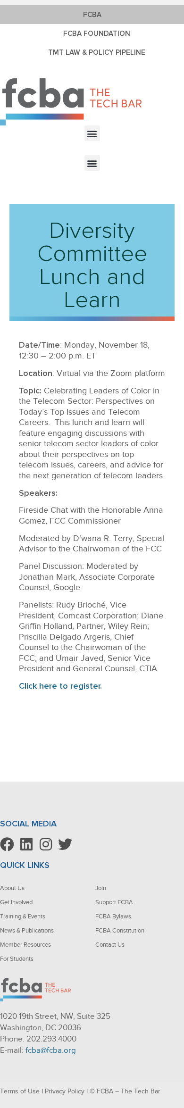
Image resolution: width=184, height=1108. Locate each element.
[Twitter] (65, 844)
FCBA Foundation (96, 33)
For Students (16, 958)
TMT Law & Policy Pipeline (96, 52)
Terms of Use (20, 1091)
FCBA (92, 14)
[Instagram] (46, 844)
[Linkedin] (26, 844)
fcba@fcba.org (50, 1050)
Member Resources (25, 944)
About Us (12, 887)
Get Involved (16, 902)
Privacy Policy (64, 1091)
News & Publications (27, 930)
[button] (92, 133)
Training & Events (22, 916)
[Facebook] (7, 844)
